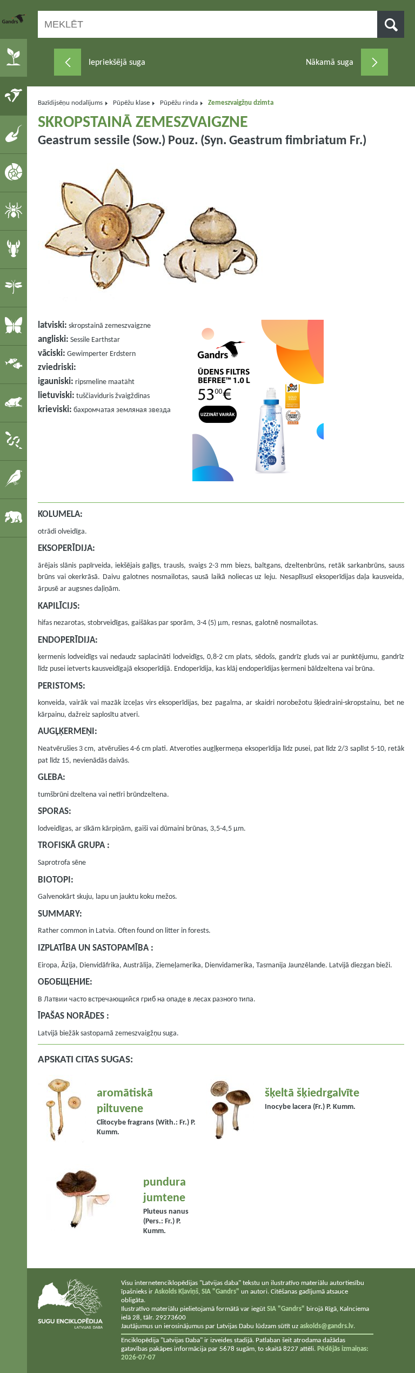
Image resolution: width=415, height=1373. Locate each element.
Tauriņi (15, 326)
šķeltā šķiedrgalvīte (312, 1093)
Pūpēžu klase (131, 102)
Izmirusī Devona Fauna (15, 134)
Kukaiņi (15, 287)
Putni (15, 479)
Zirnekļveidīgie (15, 211)
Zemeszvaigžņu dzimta (240, 102)
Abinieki (15, 402)
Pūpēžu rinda (179, 102)
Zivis (15, 364)
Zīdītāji (15, 517)
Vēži (15, 249)
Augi (15, 57)
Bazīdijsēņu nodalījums (70, 102)
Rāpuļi (15, 441)
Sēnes (15, 96)
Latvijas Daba (15, 19)
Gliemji (15, 172)
